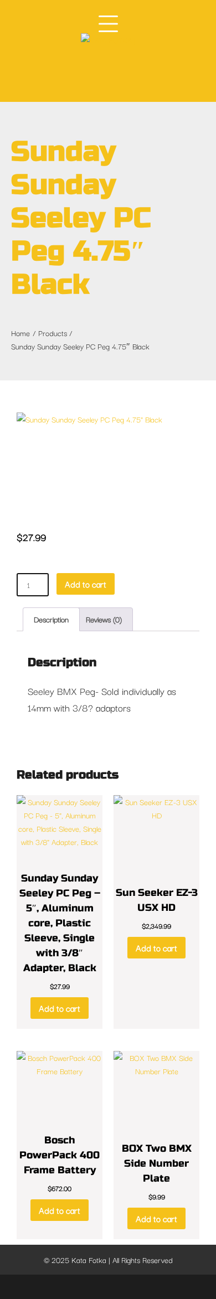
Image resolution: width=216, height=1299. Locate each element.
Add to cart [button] (59, 1007)
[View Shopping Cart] (122, 70)
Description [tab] (51, 619)
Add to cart (85, 583)
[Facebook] (71, 1287)
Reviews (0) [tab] (104, 619)
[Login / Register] (99, 70)
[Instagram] (109, 1287)
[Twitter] (90, 1287)
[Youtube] (145, 1287)
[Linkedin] (128, 1287)
